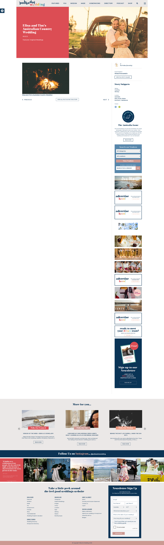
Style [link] (56, 509)
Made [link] (83, 3)
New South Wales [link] (120, 98)
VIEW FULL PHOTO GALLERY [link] (123, 77)
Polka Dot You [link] (82, 428)
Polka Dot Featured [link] (38, 428)
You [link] (64, 3)
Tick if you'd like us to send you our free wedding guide (125, 522)
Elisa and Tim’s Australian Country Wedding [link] (37, 95)
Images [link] (57, 503)
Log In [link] (83, 505)
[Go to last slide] (19, 428)
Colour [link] (56, 505)
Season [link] (56, 513)
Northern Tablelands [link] (121, 100)
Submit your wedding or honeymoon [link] (92, 513)
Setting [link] (56, 511)
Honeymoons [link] (94, 3)
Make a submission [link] (87, 511)
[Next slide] (145, 428)
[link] (2, 11)
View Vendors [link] (128, 161)
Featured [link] (55, 3)
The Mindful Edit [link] (31, 513)
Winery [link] (117, 91)
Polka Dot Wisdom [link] (126, 428)
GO (138, 168)
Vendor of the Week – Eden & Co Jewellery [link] (38, 433)
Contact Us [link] (85, 503)
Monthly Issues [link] (58, 515)
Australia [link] (117, 97)
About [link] (83, 499)
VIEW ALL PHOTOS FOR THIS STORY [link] (67, 99)
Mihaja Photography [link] (121, 73)
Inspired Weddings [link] (36, 40)
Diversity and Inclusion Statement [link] (91, 501)
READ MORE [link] (128, 140)
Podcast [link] (120, 3)
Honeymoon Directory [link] (33, 523)
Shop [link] (130, 3)
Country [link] (117, 90)
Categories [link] (57, 499)
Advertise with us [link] (86, 515)
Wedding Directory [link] (32, 521)
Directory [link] (108, 3)
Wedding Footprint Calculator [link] (34, 515)
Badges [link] (84, 517)
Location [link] (57, 507)
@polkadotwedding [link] (98, 454)
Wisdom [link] (73, 3)
